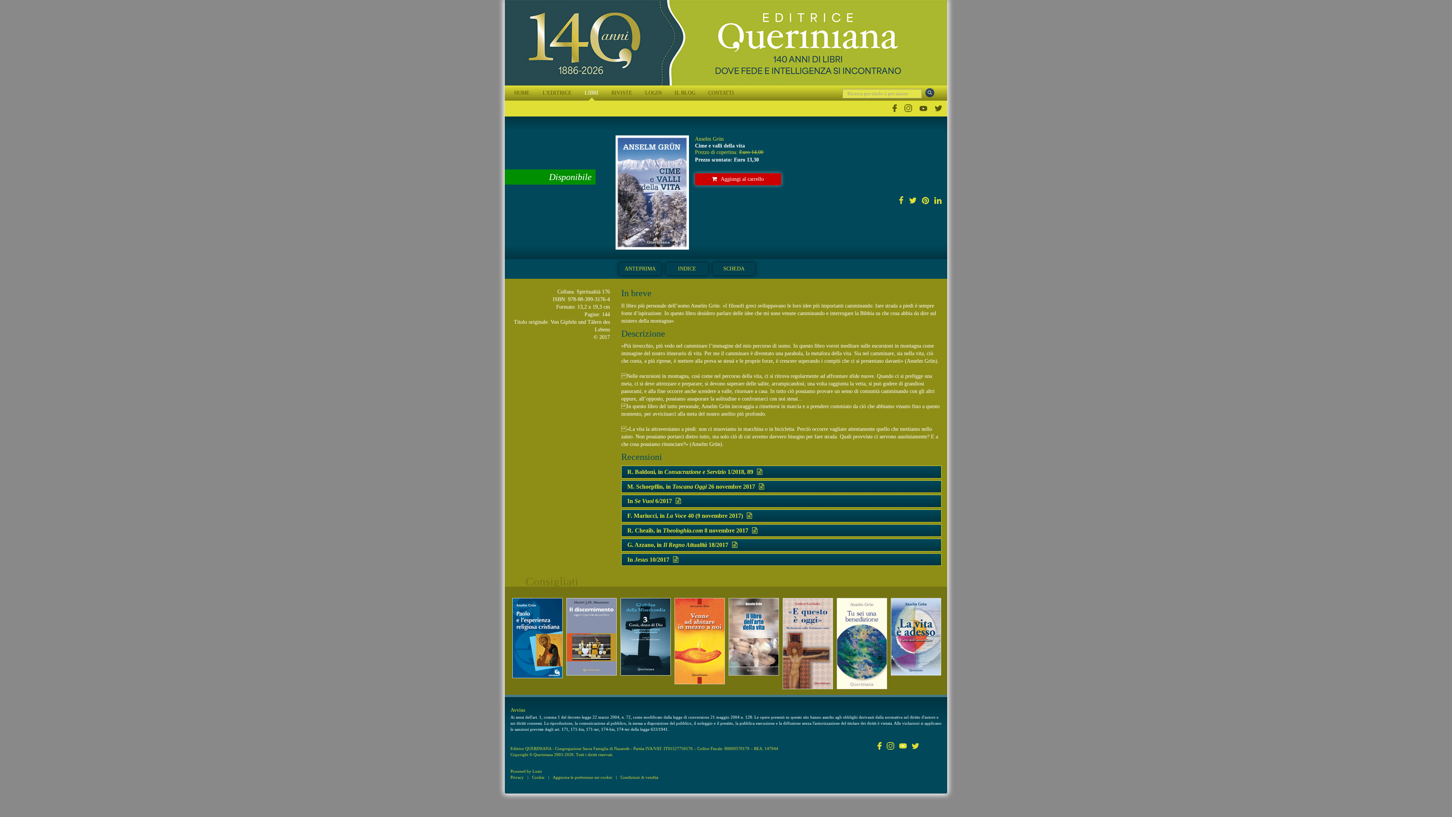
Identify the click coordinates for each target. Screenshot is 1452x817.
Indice (687, 269)
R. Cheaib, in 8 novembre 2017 (687, 530)
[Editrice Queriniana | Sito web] (726, 42)
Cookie (538, 777)
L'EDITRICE (557, 93)
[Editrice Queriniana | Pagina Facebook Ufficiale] (894, 108)
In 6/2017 (649, 501)
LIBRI (592, 93)
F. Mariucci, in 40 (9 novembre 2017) (685, 516)
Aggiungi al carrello (742, 179)
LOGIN (653, 93)
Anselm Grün (709, 139)
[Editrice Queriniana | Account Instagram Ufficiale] (908, 108)
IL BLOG (685, 93)
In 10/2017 (648, 559)
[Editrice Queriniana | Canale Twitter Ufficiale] (938, 108)
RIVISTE (621, 93)
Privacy (517, 777)
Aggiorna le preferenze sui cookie (582, 777)
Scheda (734, 269)
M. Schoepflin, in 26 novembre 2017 (691, 486)
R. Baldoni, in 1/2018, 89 (690, 472)
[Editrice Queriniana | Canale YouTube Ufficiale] (923, 108)
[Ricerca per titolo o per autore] (929, 92)
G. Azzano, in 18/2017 (677, 545)
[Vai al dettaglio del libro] (537, 638)
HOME (522, 93)
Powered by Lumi (526, 771)
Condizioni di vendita (639, 777)
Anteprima (640, 269)
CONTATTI (721, 93)
